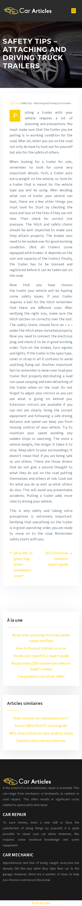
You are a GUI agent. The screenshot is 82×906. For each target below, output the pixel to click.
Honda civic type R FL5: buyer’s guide (41, 655)
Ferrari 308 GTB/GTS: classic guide (41, 725)
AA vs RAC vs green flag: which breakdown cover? (23, 564)
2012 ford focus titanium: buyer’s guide (56, 559)
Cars (16, 103)
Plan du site (41, 903)
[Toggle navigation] (74, 10)
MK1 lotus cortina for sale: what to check (41, 733)
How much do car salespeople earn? (41, 718)
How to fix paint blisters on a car (41, 648)
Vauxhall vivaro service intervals (41, 740)
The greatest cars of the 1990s (41, 676)
